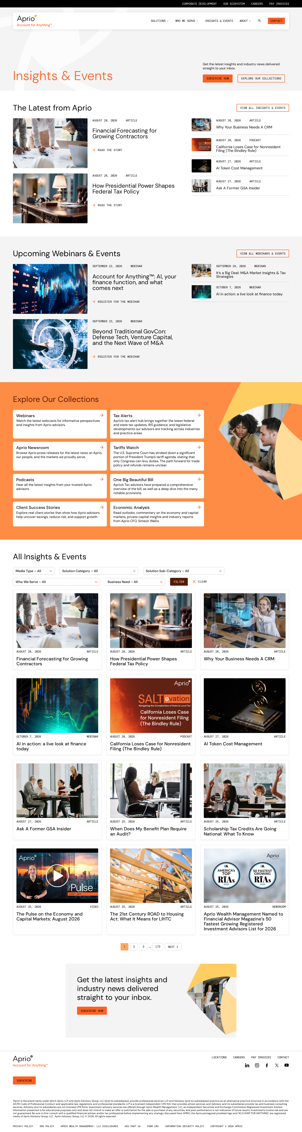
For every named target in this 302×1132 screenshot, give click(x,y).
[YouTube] (286, 1065)
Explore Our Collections (261, 78)
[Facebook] (266, 1065)
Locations (219, 1057)
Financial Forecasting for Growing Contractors (124, 133)
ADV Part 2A (133, 1126)
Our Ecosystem (234, 4)
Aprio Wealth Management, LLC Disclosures (89, 1126)
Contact (276, 21)
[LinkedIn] (247, 1065)
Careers (257, 4)
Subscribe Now (217, 78)
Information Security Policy (184, 1126)
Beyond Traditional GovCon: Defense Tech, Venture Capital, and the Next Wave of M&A (132, 337)
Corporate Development (199, 4)
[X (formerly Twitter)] (276, 1065)
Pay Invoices (279, 4)
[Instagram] (257, 1065)
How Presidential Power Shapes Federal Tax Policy (133, 188)
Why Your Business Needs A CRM (244, 127)
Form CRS (153, 1126)
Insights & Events (219, 21)
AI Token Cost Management (239, 168)
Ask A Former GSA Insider (238, 188)
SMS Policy (47, 1126)
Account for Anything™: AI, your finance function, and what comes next (134, 282)
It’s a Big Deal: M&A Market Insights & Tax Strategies (251, 274)
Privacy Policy (23, 1126)
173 (157, 946)
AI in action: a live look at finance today (249, 294)
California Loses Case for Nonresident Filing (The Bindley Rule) (248, 148)
